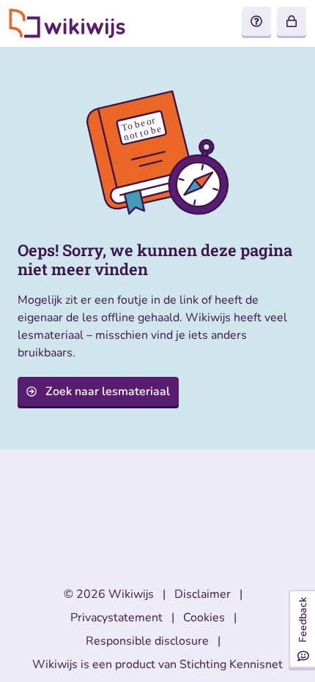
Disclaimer (202, 594)
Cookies (204, 618)
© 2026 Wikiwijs (109, 594)
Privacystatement (116, 618)
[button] (291, 21)
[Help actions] (256, 21)
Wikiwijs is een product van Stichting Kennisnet (157, 664)
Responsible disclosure (147, 641)
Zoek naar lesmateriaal (107, 391)
